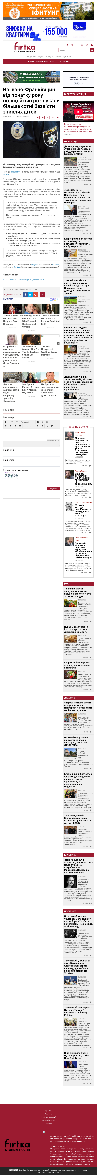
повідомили (15, 171)
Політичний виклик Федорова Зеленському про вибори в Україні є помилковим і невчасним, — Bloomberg (78, 921)
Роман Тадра (81, 471)
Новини (31, 61)
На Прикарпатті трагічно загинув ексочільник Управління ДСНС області (49, 390)
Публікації (39, 61)
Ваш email (8, 459)
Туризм (58, 56)
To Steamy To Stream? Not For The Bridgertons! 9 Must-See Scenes (30, 352)
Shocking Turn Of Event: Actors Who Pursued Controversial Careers (31, 321)
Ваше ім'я (8, 449)
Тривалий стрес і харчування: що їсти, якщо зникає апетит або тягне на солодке (77, 592)
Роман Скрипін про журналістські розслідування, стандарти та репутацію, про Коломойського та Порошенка (78, 128)
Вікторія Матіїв (23, 117)
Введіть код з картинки (15, 470)
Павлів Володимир (83, 502)
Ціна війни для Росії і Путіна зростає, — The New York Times (76, 1055)
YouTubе (17, 267)
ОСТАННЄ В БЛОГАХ (78, 426)
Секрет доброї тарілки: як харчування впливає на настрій (77, 665)
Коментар (8, 417)
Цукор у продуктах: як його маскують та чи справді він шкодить (76, 629)
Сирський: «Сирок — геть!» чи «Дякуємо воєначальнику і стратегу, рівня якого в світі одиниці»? (83, 550)
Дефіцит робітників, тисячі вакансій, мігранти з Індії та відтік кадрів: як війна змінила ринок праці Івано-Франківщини (78, 383)
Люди (29, 56)
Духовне (67, 56)
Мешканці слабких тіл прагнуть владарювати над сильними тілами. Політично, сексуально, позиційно (83, 446)
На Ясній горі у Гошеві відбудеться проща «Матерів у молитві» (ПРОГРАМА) (76, 741)
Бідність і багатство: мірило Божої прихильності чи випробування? (83, 478)
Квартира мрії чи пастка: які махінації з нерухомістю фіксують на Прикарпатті (78, 242)
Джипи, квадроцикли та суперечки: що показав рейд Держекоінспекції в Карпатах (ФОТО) (78, 150)
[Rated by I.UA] (48, 1133)
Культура (48, 56)
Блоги (46, 61)
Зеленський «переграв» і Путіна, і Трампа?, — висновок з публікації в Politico (78, 1011)
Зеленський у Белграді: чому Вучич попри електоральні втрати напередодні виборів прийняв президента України (77, 967)
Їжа (34, 56)
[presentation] (6, 422)
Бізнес (52, 61)
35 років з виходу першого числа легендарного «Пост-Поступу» (83, 510)
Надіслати (53, 489)
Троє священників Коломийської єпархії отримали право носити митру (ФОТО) (77, 819)
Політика (65, 61)
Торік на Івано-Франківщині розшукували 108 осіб (24, 279)
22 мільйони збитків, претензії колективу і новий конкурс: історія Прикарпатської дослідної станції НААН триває (77, 287)
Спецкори (48, 1123)
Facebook (55, 264)
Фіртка (6, 174)
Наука (40, 56)
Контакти (48, 1114)
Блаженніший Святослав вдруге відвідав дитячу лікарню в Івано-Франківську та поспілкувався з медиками (78, 780)
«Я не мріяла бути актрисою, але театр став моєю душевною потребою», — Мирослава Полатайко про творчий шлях (78, 866)
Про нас (48, 1111)
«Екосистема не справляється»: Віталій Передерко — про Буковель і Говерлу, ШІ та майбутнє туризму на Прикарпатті (77, 196)
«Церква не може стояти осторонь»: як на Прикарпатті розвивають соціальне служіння (78, 706)
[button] (6, 422)
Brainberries (12, 327)
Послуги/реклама (48, 1120)
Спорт (58, 61)
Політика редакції (49, 1117)
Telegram (34, 264)
